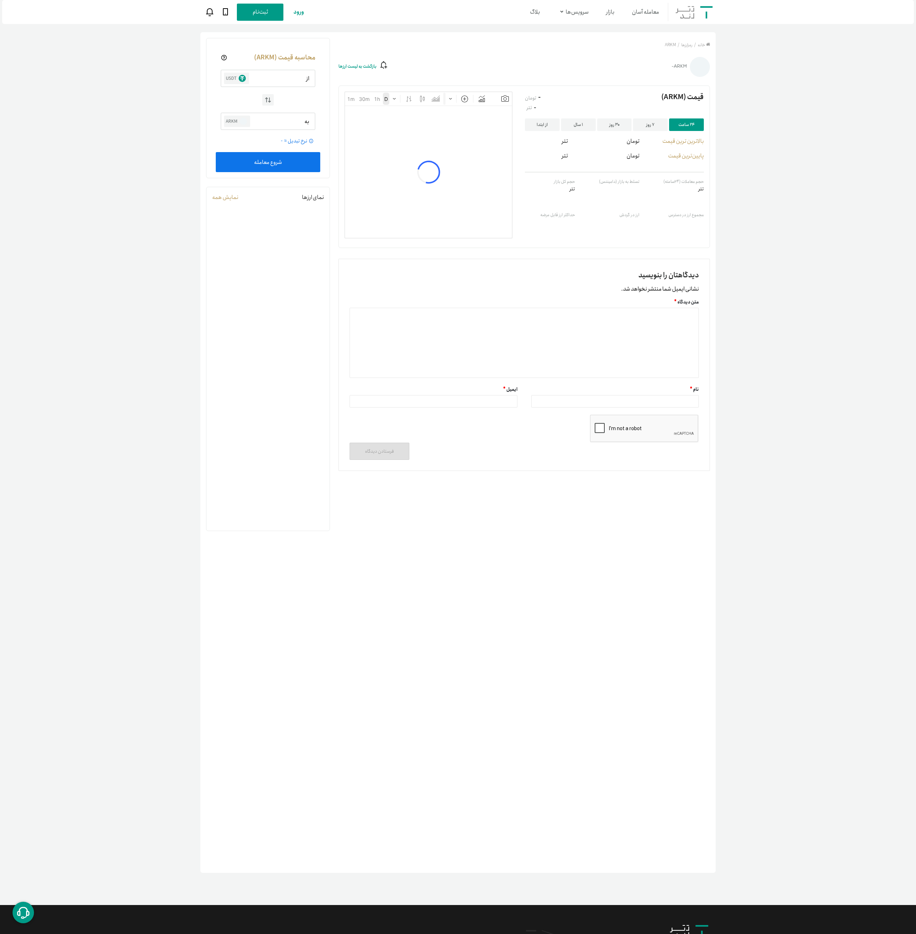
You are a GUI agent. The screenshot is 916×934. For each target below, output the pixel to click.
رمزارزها (686, 45)
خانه (701, 45)
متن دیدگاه (686, 302)
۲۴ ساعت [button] (686, 124)
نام (694, 389)
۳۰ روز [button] (614, 124)
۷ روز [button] (650, 124)
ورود (298, 12)
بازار (610, 12)
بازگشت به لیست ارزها (357, 66)
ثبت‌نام (260, 12)
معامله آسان (645, 12)
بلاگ (535, 12)
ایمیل (510, 389)
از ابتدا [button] (542, 124)
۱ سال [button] (578, 124)
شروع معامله (268, 162)
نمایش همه (225, 197)
